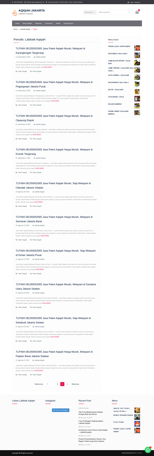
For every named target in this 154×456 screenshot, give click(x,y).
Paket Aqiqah (22, 71)
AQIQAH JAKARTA (32, 10)
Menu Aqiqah (27, 23)
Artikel (58, 23)
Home (17, 23)
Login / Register (135, 2)
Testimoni (38, 23)
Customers (49, 23)
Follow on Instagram (62, 410)
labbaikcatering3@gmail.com (36, 2)
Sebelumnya (39, 384)
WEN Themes (138, 453)
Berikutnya (75, 384)
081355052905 (18, 2)
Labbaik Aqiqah (41, 57)
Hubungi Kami (68, 23)
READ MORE (48, 67)
